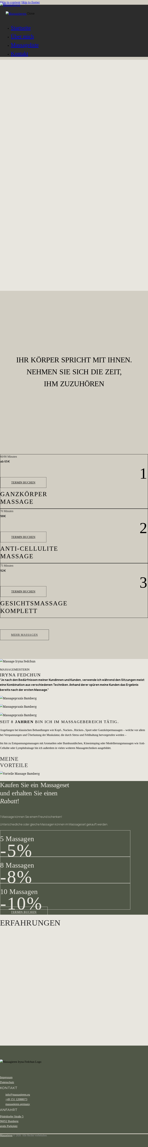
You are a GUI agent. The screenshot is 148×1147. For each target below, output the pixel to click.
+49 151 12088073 (16, 1099)
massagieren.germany (17, 1104)
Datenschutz (7, 1082)
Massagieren (6, 1135)
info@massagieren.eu (17, 1094)
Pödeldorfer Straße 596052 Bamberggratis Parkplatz (11, 1121)
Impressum (6, 1077)
